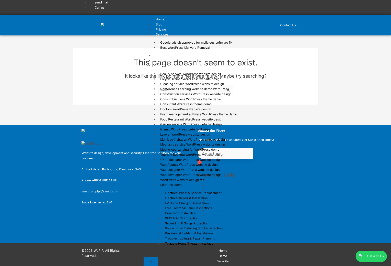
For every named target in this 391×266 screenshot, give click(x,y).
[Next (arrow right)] (384, 133)
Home (160, 19)
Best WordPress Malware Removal (185, 48)
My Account (164, 61)
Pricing (161, 29)
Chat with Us (375, 256)
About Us (162, 56)
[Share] (377, 4)
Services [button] (162, 34)
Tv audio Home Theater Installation (190, 243)
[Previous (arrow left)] (7, 133)
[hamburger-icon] (258, 20)
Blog (159, 24)
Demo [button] (160, 66)
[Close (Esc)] (386, 4)
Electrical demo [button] (171, 185)
